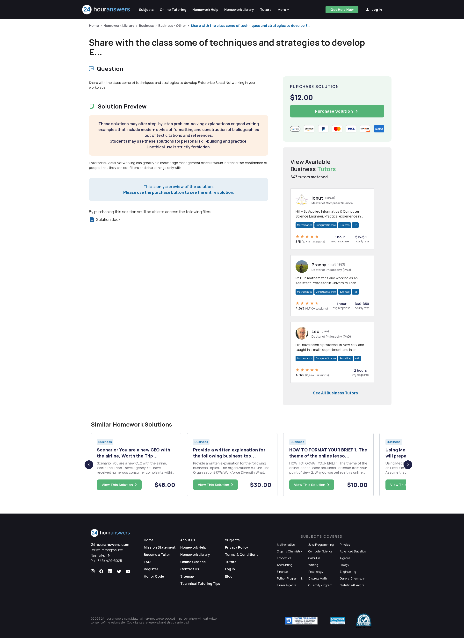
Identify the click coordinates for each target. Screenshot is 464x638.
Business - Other (172, 25)
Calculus (314, 558)
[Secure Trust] (337, 620)
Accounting (284, 565)
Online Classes (193, 561)
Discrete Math (317, 578)
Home (94, 25)
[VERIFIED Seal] (363, 620)
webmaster (118, 622)
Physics (345, 545)
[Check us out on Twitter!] (119, 571)
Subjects (232, 540)
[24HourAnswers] (106, 9)
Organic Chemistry (289, 551)
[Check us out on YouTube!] (128, 571)
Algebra (345, 558)
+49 (357, 358)
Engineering (348, 572)
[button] (283, 9)
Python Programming (291, 578)
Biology (344, 565)
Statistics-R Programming (357, 585)
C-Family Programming (323, 585)
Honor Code (154, 576)
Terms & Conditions (241, 554)
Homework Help (193, 547)
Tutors (230, 561)
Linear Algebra (286, 585)
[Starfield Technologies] (301, 620)
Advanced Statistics (353, 551)
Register (151, 569)
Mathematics (304, 225)
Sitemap (187, 576)
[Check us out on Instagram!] (92, 571)
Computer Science (326, 225)
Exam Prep (345, 358)
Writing (313, 565)
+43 (355, 291)
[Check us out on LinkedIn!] (110, 571)
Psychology (315, 572)
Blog (228, 576)
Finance (282, 572)
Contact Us (189, 569)
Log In (230, 569)
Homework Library (118, 25)
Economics (284, 558)
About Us (187, 540)
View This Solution (117, 484)
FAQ (147, 561)
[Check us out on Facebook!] (101, 571)
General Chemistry (352, 578)
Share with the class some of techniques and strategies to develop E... (250, 25)
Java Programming (321, 545)
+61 (355, 225)
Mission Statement (159, 547)
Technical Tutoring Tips (200, 583)
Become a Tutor (157, 554)
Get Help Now (342, 9)
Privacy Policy (236, 547)
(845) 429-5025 (109, 560)
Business (146, 25)
